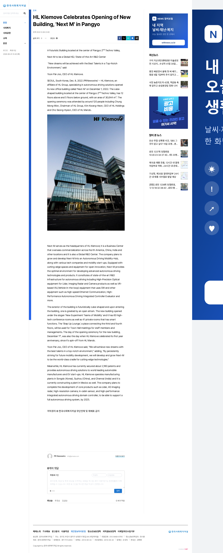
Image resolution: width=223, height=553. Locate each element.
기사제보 (46, 531)
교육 (5, 38)
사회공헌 (7, 33)
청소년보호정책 (94, 531)
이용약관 (65, 531)
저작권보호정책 (109, 531)
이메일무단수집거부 (126, 531)
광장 (5, 43)
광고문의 (55, 531)
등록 (118, 491)
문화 (34, 10)
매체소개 (37, 531)
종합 (5, 22)
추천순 (57, 500)
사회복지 (7, 28)
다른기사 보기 (120, 456)
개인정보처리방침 (78, 531)
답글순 (65, 500)
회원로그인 (54, 475)
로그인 (5, 50)
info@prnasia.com (73, 456)
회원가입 (13, 50)
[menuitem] (14, 22)
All (58, 546)
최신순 (50, 500)
